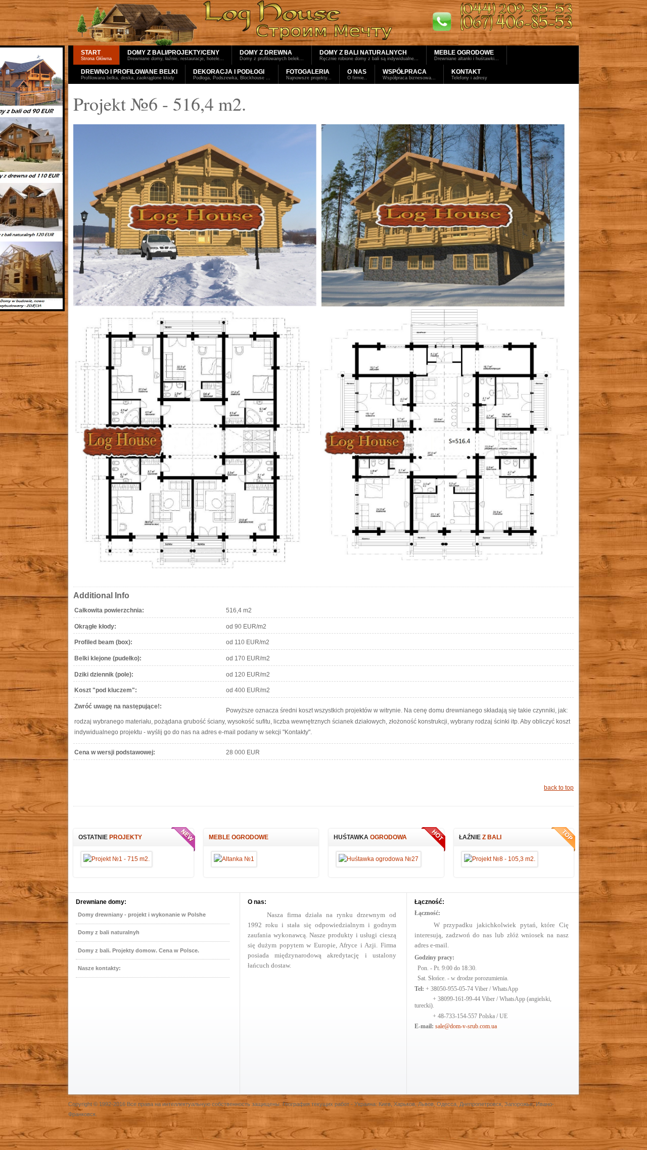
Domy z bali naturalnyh (109, 932)
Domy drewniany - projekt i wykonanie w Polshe (142, 915)
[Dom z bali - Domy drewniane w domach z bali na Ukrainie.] (323, 22)
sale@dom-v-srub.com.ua (466, 1026)
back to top (559, 787)
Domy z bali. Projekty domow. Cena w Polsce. (138, 950)
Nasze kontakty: (99, 968)
